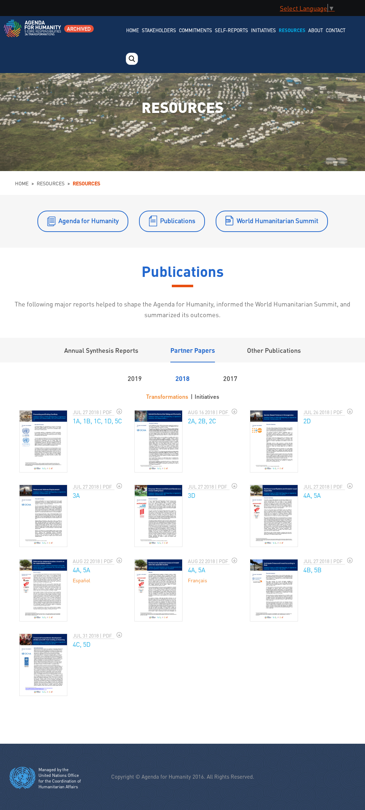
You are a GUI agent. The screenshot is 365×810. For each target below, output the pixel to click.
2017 (230, 378)
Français (197, 580)
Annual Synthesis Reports (101, 350)
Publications (177, 220)
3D (191, 495)
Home (132, 30)
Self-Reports (231, 30)
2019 (135, 378)
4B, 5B (312, 570)
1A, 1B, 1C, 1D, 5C (97, 421)
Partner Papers (192, 350)
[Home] (33, 33)
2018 (182, 378)
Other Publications (274, 350)
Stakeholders (159, 30)
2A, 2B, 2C (202, 421)
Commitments (195, 30)
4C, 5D (82, 644)
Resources (292, 30)
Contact (335, 30)
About (315, 30)
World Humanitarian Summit (277, 220)
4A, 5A (312, 495)
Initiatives (263, 30)
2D (307, 421)
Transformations (167, 396)
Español (81, 580)
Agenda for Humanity (88, 220)
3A (76, 495)
